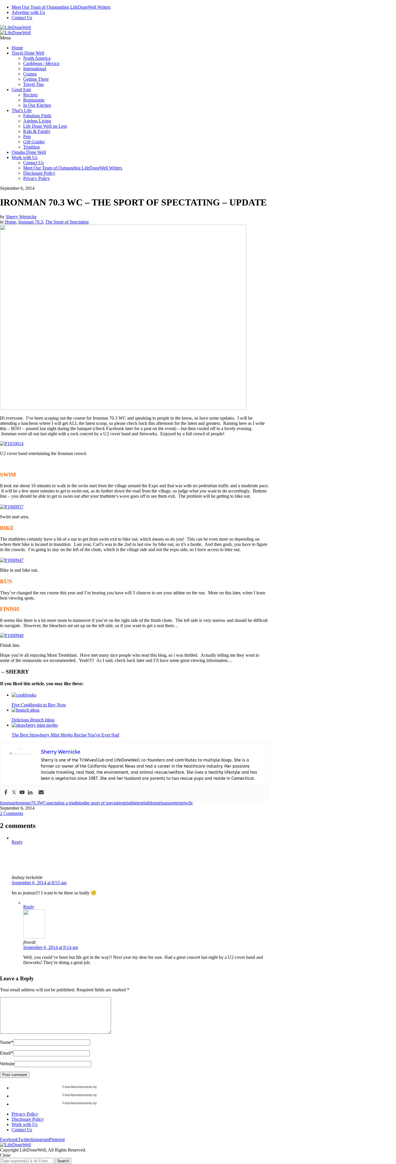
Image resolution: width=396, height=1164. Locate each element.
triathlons (149, 802)
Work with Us (24, 157)
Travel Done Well (28, 52)
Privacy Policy (36, 178)
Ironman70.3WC (30, 802)
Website (7, 1063)
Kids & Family (36, 131)
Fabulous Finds (37, 115)
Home (17, 47)
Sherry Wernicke (21, 216)
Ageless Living (37, 120)
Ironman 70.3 (30, 221)
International (34, 68)
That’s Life (22, 110)
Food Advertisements (77, 1087)
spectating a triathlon (65, 802)
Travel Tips (33, 84)
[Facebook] (5, 793)
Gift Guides (34, 141)
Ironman (7, 802)
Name (6, 1042)
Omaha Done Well (29, 152)
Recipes (30, 94)
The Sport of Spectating (67, 221)
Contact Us (22, 17)
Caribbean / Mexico (41, 63)
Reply (17, 842)
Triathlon (31, 147)
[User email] (41, 793)
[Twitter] (14, 793)
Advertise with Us (28, 12)
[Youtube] (22, 793)
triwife (187, 802)
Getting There (36, 79)
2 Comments (11, 813)
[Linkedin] (30, 793)
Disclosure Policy (39, 173)
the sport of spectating (104, 802)
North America (36, 58)
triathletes (132, 802)
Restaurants (33, 100)
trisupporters (169, 802)
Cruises (30, 73)
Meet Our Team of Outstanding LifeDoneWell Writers (61, 7)
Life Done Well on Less (45, 126)
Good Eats (21, 89)
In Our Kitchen (37, 105)
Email (6, 1053)
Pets (27, 136)
